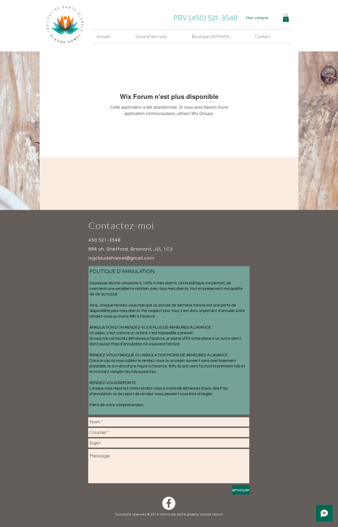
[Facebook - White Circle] (168, 503)
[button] (286, 18)
